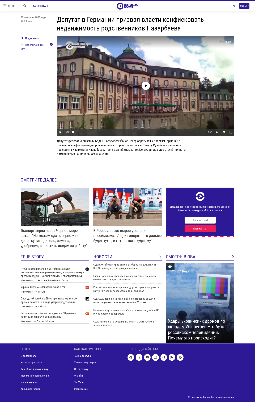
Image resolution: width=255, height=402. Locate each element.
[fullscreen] (230, 132)
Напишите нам (29, 382)
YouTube (79, 382)
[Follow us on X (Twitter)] (139, 357)
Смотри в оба (181, 257)
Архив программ (30, 388)
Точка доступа (82, 355)
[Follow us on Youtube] (147, 357)
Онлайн (78, 375)
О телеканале (29, 355)
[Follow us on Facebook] (131, 357)
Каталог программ (31, 362)
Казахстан (40, 6)
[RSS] (172, 357)
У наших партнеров (85, 362)
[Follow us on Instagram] (155, 357)
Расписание (81, 388)
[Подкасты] (180, 357)
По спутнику (81, 369)
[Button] (30, 39)
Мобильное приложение (35, 375)
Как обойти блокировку (34, 369)
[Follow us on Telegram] (163, 357)
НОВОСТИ (102, 257)
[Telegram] (233, 6)
